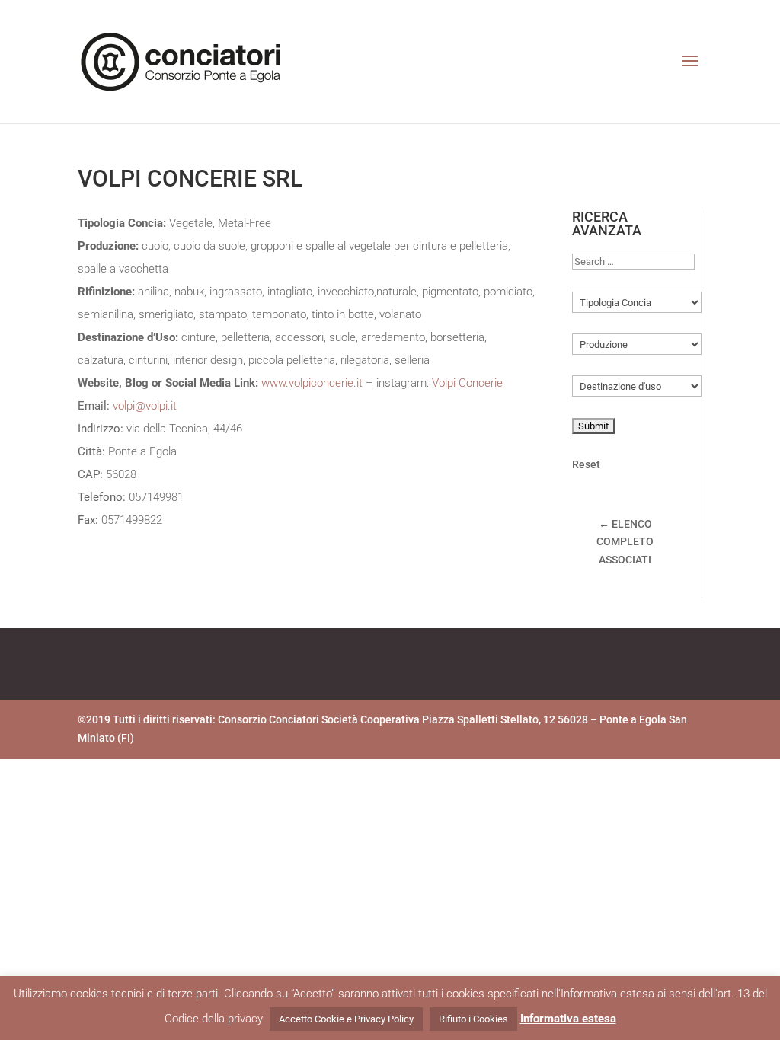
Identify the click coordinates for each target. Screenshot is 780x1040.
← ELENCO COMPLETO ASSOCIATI (625, 542)
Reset (586, 464)
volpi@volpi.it (145, 406)
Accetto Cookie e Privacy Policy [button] (346, 1019)
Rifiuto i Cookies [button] (473, 1019)
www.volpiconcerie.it (313, 383)
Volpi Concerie (467, 383)
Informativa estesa (568, 1019)
